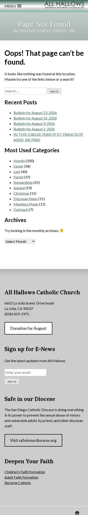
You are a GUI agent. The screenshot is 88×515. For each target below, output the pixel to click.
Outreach (21, 209)
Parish (18, 177)
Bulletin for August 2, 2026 (34, 129)
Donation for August (28, 328)
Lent (17, 171)
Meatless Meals (26, 204)
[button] (13, 6)
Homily (19, 161)
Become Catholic (18, 482)
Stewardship (23, 182)
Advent (19, 188)
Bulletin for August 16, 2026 (35, 118)
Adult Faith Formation (21, 477)
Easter (18, 166)
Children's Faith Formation (25, 472)
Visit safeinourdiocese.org (33, 440)
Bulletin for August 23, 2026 (35, 112)
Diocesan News (26, 199)
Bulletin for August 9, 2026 (34, 123)
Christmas (21, 193)
